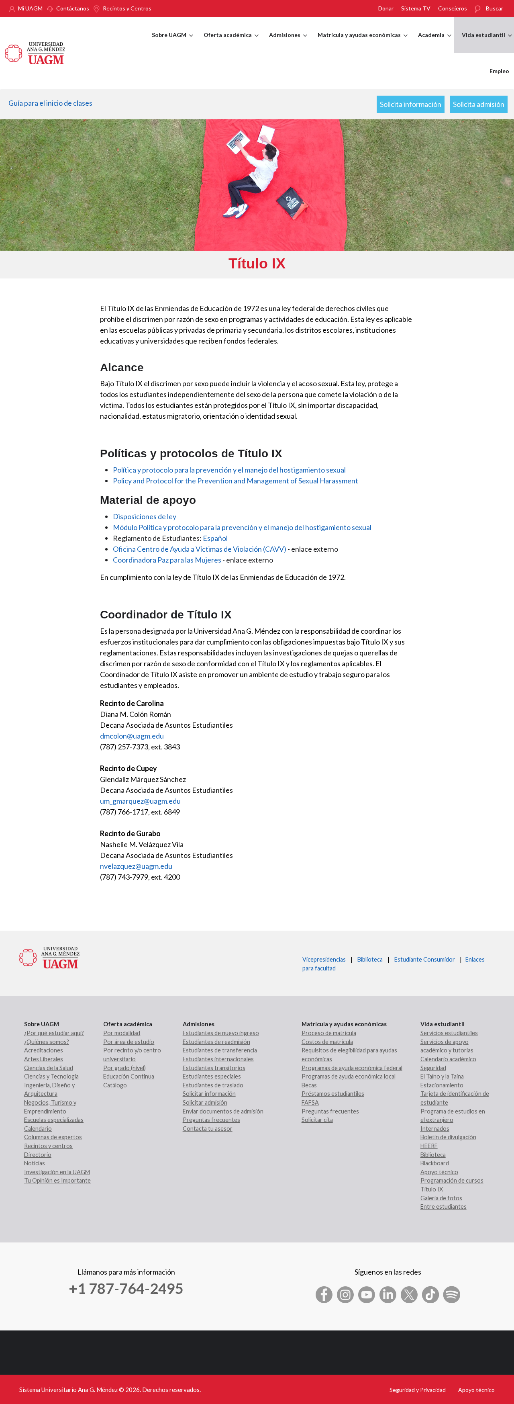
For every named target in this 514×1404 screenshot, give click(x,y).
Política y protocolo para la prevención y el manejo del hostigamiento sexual (229, 469)
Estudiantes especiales (212, 1076)
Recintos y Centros (127, 8)
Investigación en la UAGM (57, 1172)
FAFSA (310, 1102)
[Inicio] (35, 52)
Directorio (37, 1154)
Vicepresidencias (324, 959)
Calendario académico (448, 1059)
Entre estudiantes (443, 1206)
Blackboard (434, 1163)
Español (215, 538)
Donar (386, 8)
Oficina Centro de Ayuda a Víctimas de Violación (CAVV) (199, 548)
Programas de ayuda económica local (349, 1076)
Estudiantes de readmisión (216, 1041)
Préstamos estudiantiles (333, 1093)
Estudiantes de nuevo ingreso (221, 1032)
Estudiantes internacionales (218, 1059)
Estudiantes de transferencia (220, 1050)
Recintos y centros (48, 1145)
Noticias (34, 1163)
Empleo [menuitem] (499, 71)
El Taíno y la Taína (442, 1076)
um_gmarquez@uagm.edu (140, 800)
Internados (434, 1128)
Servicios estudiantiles (449, 1032)
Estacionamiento (441, 1085)
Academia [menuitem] (434, 42)
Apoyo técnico (439, 1172)
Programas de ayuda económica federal (352, 1067)
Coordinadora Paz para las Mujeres (167, 559)
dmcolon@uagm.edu (132, 735)
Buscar (494, 8)
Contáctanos (72, 8)
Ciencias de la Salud (48, 1067)
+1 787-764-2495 (126, 1288)
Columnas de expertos (53, 1137)
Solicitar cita (317, 1119)
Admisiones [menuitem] (288, 42)
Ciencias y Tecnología (51, 1076)
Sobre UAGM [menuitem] (172, 42)
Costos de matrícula (327, 1041)
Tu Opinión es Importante (57, 1180)
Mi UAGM (30, 8)
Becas (309, 1085)
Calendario (38, 1128)
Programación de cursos (451, 1180)
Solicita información (410, 104)
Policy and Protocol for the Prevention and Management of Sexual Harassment (235, 480)
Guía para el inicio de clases (50, 102)
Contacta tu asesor (208, 1128)
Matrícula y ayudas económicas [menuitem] (363, 42)
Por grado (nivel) (124, 1067)
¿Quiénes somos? (46, 1041)
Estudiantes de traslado (213, 1085)
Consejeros (452, 8)
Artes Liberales (43, 1059)
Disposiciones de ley (144, 516)
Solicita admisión (478, 104)
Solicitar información (209, 1093)
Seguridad (433, 1067)
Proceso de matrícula (329, 1032)
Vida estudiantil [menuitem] (487, 42)
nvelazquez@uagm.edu (136, 866)
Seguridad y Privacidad (418, 1389)
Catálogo (115, 1085)
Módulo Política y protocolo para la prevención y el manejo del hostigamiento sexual (242, 527)
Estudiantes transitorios (214, 1067)
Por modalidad (121, 1032)
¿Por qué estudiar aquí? (54, 1032)
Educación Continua (128, 1076)
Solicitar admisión (205, 1102)
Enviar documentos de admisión (223, 1111)
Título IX (431, 1189)
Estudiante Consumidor (424, 959)
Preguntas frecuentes (211, 1119)
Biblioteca (370, 959)
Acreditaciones (43, 1050)
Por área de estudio (128, 1041)
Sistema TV (415, 8)
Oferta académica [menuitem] (231, 42)
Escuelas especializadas (54, 1119)
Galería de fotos (441, 1198)
